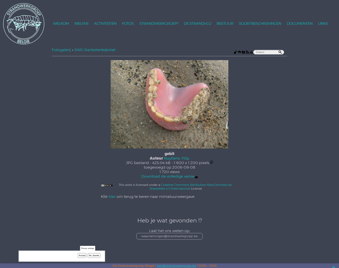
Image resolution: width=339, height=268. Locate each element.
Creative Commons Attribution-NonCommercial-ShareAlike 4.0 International (191, 186)
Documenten (300, 24)
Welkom (61, 24)
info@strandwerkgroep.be (176, 266)
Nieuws (81, 24)
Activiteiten (105, 24)
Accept (82, 255)
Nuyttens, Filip (176, 158)
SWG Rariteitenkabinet (95, 50)
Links (323, 24)
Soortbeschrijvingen (260, 24)
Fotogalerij (61, 50)
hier (112, 196)
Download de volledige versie (167, 176)
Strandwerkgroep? (158, 24)
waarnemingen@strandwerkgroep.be (169, 236)
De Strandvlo (197, 24)
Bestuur (225, 24)
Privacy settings (87, 248)
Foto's (128, 24)
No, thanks (94, 255)
